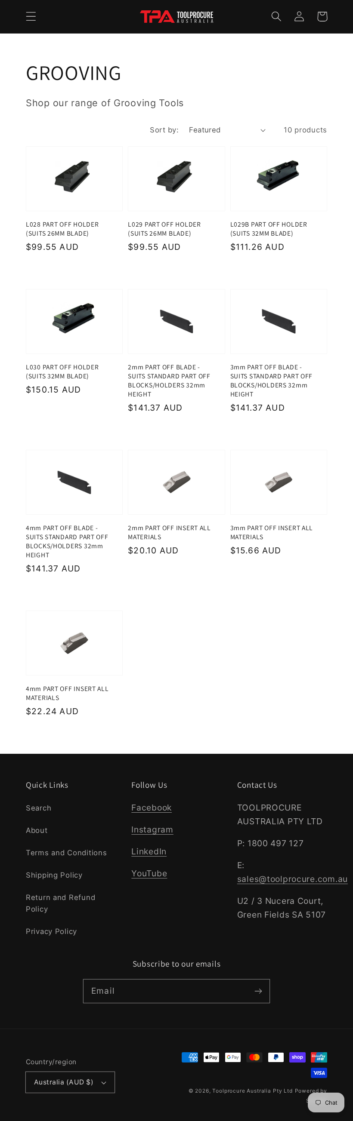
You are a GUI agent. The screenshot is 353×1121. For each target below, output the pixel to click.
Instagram (152, 829)
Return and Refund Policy (60, 903)
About (37, 830)
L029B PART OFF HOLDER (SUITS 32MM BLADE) (268, 228)
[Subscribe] (258, 991)
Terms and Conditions (66, 852)
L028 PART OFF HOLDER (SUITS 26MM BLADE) (62, 228)
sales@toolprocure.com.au (292, 879)
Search (38, 808)
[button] (31, 16)
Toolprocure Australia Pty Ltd (252, 1090)
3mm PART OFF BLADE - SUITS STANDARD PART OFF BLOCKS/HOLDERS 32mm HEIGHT (271, 380)
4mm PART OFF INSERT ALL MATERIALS (67, 693)
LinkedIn (149, 851)
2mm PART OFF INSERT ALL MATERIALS (169, 532)
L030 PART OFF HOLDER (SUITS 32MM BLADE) (62, 371)
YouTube (149, 873)
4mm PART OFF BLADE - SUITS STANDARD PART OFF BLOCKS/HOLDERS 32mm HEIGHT (67, 541)
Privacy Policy (51, 931)
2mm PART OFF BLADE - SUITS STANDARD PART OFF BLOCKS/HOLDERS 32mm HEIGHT (169, 380)
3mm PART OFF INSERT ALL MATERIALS (271, 532)
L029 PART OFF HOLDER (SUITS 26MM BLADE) (164, 228)
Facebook (151, 807)
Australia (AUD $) (63, 1082)
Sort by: (164, 130)
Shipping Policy (54, 875)
